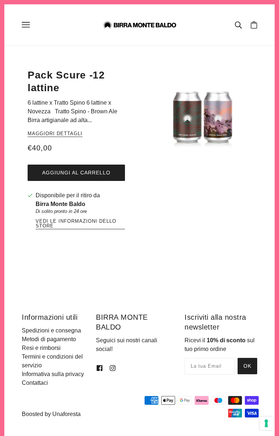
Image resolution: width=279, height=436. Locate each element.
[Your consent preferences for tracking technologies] (266, 423)
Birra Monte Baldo (60, 204)
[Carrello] (254, 24)
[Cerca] (238, 24)
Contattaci (35, 383)
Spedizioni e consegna (51, 330)
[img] (99, 368)
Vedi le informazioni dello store (76, 224)
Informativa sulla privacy (53, 374)
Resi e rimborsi (41, 348)
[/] (139, 24)
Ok (247, 366)
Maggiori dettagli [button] (55, 133)
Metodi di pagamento (49, 339)
